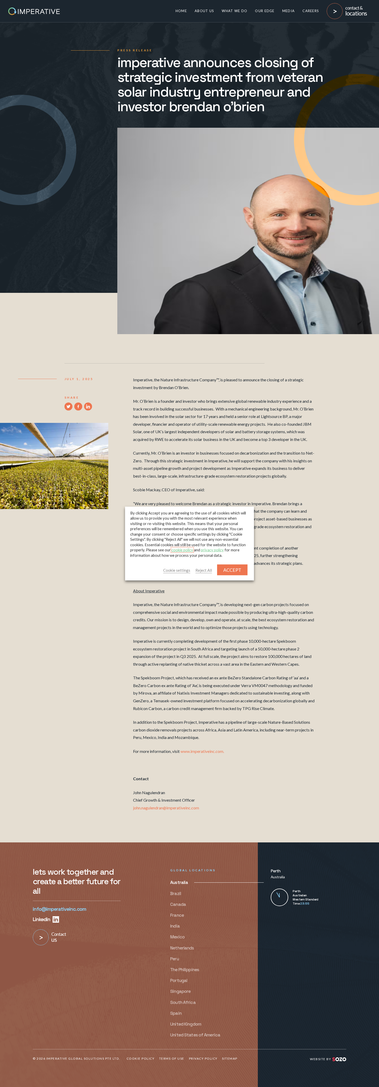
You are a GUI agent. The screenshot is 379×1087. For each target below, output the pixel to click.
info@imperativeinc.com (59, 909)
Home (181, 11)
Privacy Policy (203, 1058)
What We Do (234, 11)
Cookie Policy (141, 1058)
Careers (310, 11)
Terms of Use (171, 1058)
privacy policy (212, 550)
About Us (204, 11)
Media (288, 11)
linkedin (42, 919)
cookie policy (182, 550)
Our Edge (264, 11)
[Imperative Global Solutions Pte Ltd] (34, 10)
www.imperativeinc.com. (202, 751)
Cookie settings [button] (176, 570)
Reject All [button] (203, 570)
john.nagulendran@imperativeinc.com (166, 807)
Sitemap (229, 1058)
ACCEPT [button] (232, 570)
